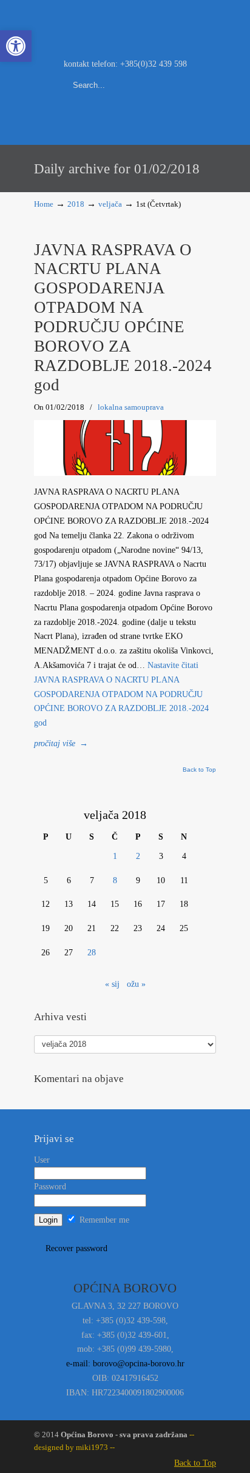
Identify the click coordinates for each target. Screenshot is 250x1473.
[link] (16, 46)
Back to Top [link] (199, 770)
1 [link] (115, 856)
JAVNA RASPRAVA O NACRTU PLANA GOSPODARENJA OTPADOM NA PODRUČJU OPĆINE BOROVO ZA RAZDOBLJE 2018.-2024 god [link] (123, 317)
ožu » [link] (136, 984)
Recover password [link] (76, 1248)
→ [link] (61, 743)
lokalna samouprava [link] (131, 407)
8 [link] (115, 880)
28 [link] (91, 952)
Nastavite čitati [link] (121, 694)
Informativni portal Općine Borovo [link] (125, 28)
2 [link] (138, 856)
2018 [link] (75, 204)
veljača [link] (110, 204)
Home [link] (43, 204)
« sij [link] (112, 984)
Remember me (103, 1219)
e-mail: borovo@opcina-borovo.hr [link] (125, 1363)
